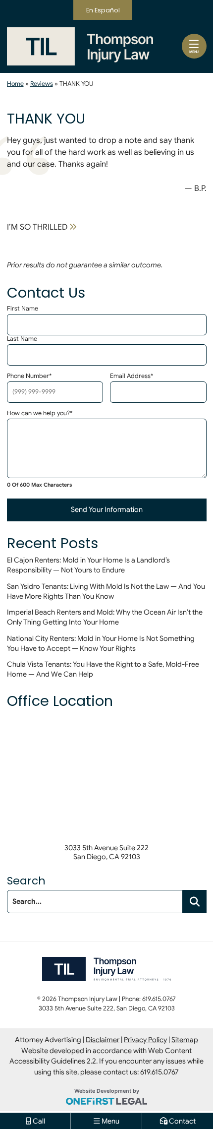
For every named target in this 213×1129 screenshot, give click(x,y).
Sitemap (184, 1039)
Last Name (22, 339)
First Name (22, 309)
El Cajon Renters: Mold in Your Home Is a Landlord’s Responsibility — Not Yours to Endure (88, 565)
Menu (194, 52)
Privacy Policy (145, 1039)
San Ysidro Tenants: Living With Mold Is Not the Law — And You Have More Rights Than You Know (106, 591)
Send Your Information (107, 509)
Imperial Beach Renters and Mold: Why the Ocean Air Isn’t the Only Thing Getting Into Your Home (105, 617)
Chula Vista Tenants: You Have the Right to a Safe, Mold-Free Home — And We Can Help (103, 669)
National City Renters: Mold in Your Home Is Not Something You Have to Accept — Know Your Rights (101, 643)
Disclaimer (102, 1039)
